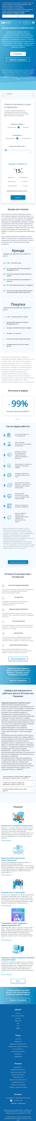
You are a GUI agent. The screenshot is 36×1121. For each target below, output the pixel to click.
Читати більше (6, 840)
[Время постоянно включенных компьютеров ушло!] (18, 844)
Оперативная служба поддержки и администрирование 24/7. (14, 924)
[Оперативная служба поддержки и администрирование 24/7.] (18, 909)
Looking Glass (18, 1056)
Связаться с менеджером (18, 60)
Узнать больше (7, 13)
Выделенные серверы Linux (18, 1044)
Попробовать (18, 54)
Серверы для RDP (18, 1077)
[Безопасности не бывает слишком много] (18, 811)
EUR (33, 93)
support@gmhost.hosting (22, 1098)
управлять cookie (18, 13)
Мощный (26, 127)
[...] (7, 838)
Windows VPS (18, 1041)
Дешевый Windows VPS (18, 1069)
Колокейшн (18, 1054)
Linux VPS (18, 1039)
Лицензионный (10, 138)
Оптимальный (11, 127)
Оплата (18, 1013)
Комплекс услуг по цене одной (13, 892)
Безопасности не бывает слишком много (17, 826)
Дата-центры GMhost (18, 1016)
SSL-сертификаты (18, 1049)
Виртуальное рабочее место (18, 1080)
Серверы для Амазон (18, 1082)
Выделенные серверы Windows (18, 1046)
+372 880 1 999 (18, 1100)
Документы (18, 1021)
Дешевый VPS (18, 1067)
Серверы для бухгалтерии (18, 1072)
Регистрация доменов (18, 1051)
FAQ (18, 1026)
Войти (27, 22)
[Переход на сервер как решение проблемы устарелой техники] (18, 943)
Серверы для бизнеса (18, 1074)
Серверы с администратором (18, 1087)
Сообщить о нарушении (18, 1103)
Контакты (18, 1018)
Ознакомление (26, 138)
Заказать (18, 197)
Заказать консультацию (18, 562)
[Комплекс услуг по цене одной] (18, 878)
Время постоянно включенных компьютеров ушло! (13, 859)
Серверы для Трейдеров (18, 1085)
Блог (18, 981)
